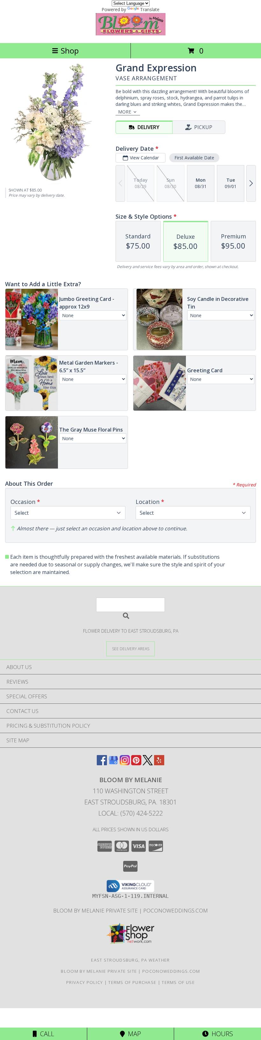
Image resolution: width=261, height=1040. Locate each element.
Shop (70, 50)
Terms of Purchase (132, 982)
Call (45, 1033)
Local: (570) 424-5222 (130, 813)
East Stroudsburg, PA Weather (130, 960)
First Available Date (194, 158)
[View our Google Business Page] (113, 763)
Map (133, 1033)
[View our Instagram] (125, 763)
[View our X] (148, 763)
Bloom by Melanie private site (96, 910)
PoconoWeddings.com (175, 910)
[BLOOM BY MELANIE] (131, 34)
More (124, 112)
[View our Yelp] (159, 763)
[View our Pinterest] (136, 763)
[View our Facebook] (102, 763)
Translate (149, 9)
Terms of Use (178, 982)
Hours (220, 1033)
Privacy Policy (84, 982)
